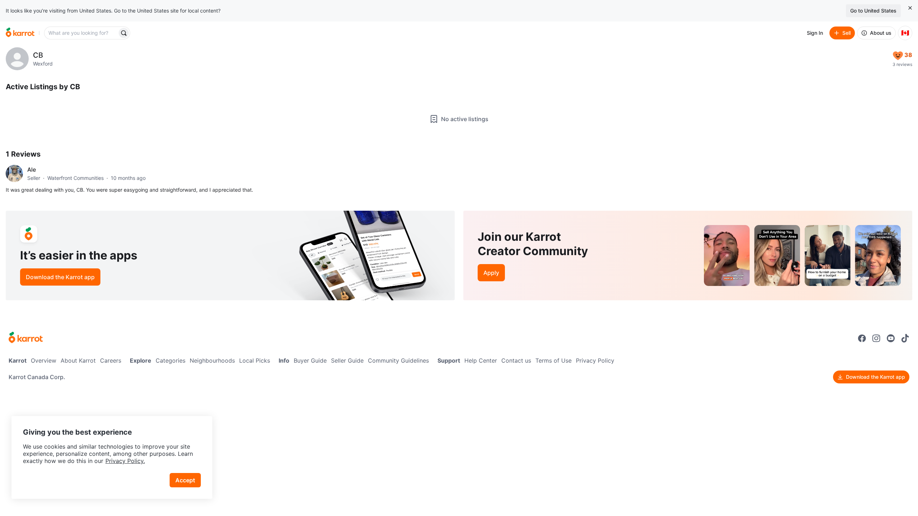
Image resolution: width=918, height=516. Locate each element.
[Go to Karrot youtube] (890, 338)
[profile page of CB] (17, 58)
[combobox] (81, 33)
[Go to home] (20, 33)
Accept (185, 480)
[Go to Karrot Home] (26, 338)
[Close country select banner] (910, 8)
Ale (31, 169)
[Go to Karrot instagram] (876, 338)
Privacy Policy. (125, 460)
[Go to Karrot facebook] (862, 338)
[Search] (124, 33)
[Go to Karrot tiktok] (905, 338)
